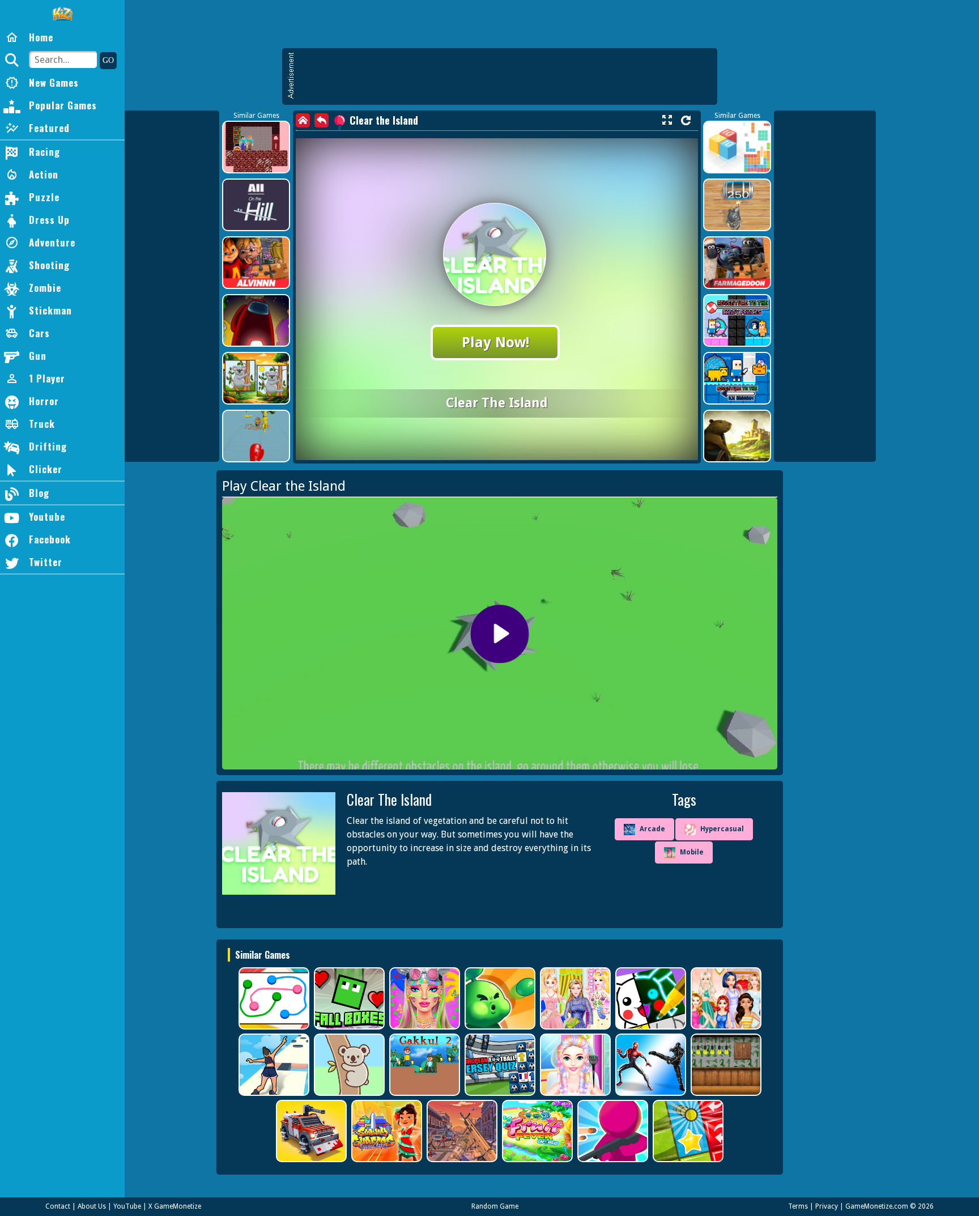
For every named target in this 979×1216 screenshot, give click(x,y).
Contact (57, 1206)
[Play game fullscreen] (667, 120)
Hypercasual (722, 829)
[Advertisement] (505, 76)
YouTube (127, 1206)
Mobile (692, 852)
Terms (798, 1206)
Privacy (826, 1206)
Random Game (494, 1206)
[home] (303, 120)
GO (108, 60)
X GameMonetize (174, 1206)
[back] (321, 120)
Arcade (652, 829)
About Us (92, 1206)
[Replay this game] (686, 120)
